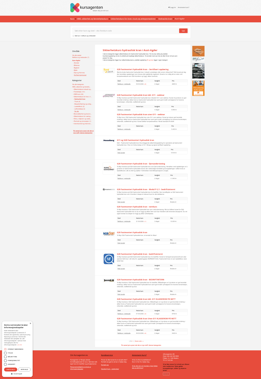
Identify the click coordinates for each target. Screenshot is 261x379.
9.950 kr (174, 110)
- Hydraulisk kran (79, 99)
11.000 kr (173, 178)
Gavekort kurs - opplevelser (110, 369)
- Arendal (76, 63)
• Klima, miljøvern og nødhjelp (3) (82, 119)
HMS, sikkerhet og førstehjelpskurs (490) (82, 87)
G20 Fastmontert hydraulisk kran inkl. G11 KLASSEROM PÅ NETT (146, 299)
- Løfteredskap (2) (79, 109)
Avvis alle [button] (24, 369)
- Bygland (76, 68)
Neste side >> (139, 341)
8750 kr (174, 314)
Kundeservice (107, 355)
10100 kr (174, 153)
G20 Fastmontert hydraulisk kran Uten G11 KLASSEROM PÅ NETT (146, 318)
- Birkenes (76, 65)
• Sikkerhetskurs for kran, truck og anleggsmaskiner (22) (82, 97)
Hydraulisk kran (165, 18)
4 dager (156, 110)
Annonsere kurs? (183, 7)
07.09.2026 (140, 314)
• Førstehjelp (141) (79, 92)
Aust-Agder (76, 60)
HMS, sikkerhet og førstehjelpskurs (92, 18)
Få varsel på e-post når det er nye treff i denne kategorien (83, 132)
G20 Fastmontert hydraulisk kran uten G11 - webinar (141, 114)
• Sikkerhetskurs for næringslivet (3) (82, 116)
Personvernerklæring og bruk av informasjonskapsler (80, 368)
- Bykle (75, 70)
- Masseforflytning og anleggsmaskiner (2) (83, 104)
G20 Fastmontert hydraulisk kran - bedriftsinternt (140, 254)
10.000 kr (173, 221)
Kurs (72, 18)
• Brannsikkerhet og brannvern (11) (82, 114)
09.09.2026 (140, 84)
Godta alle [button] (11, 369)
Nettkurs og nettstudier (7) (80, 57)
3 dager (156, 221)
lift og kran (150, 60)
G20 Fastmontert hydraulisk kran (132, 232)
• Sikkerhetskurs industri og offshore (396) (82, 89)
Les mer (19, 345)
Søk (183, 31)
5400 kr (174, 333)
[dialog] (17, 349)
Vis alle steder (76, 55)
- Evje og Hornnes (79, 73)
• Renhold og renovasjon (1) (82, 121)
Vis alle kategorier (78, 84)
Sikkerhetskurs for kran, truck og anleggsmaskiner (133, 18)
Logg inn (173, 7)
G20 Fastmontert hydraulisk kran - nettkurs (137, 206)
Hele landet (121, 153)
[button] (17, 374)
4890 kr (174, 84)
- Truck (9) (77, 101)
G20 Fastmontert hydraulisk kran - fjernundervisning (141, 163)
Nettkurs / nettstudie (124, 84)
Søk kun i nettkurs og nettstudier (85, 36)
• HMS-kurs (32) (78, 94)
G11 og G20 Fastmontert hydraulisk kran (135, 140)
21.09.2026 (140, 221)
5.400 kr (174, 129)
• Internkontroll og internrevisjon (82, 124)
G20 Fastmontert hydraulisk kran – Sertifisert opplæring (143, 69)
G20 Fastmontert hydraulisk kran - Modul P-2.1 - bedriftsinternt (146, 189)
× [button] (30, 323)
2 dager (156, 84)
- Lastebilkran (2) (79, 106)
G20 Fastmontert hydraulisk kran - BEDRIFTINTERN (140, 279)
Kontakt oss (105, 365)
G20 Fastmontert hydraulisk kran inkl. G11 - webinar (140, 95)
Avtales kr (173, 202)
